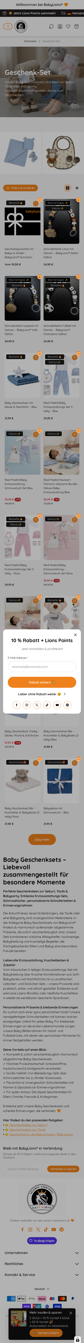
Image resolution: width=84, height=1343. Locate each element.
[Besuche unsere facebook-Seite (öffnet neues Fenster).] (17, 705)
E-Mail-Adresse (17, 658)
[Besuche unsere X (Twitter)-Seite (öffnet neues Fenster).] (37, 705)
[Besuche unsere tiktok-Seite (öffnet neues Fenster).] (47, 705)
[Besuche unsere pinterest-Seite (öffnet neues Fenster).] (67, 705)
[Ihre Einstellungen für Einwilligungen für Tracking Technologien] (77, 1339)
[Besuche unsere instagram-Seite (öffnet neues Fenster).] (27, 705)
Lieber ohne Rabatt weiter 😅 (39, 694)
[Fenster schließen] (75, 634)
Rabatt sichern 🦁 (42, 682)
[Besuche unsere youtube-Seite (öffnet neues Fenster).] (57, 705)
